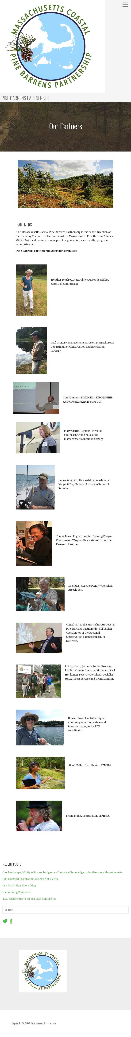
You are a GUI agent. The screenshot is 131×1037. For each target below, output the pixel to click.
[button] (126, 5)
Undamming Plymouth (16, 892)
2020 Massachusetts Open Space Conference (29, 898)
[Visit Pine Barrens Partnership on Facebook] (11, 922)
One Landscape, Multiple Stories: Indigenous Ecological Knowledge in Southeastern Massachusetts (62, 872)
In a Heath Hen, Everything (19, 885)
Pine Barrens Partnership (26, 97)
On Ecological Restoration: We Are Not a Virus (30, 878)
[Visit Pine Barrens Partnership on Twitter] (5, 922)
